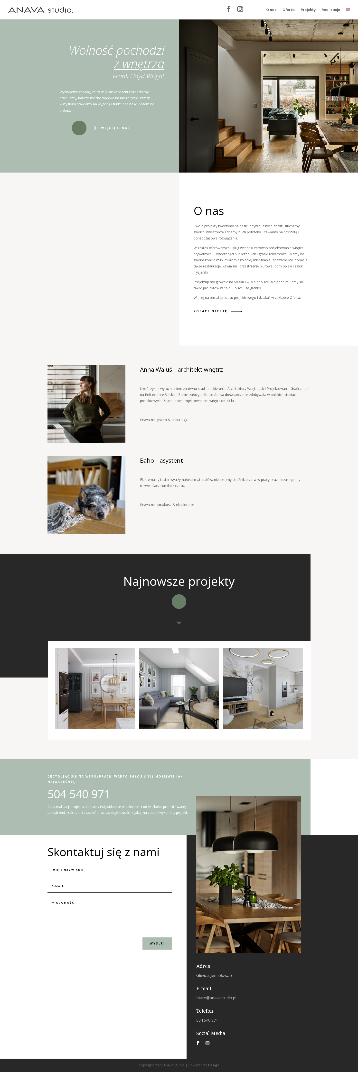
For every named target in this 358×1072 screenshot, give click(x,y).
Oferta (289, 10)
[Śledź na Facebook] (198, 1043)
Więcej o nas (115, 128)
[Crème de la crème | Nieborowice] (263, 688)
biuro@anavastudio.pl (216, 997)
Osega (213, 1065)
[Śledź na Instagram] (207, 1043)
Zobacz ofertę (210, 311)
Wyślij (157, 943)
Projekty (308, 10)
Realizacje (331, 10)
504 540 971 (207, 1020)
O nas (271, 10)
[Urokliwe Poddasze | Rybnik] (179, 688)
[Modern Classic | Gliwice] (95, 688)
